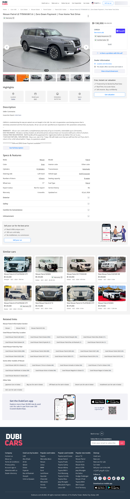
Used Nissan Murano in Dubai (15, 376)
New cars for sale (99, 462)
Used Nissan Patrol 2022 (13, 356)
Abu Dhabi (26, 459)
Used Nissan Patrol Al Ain (96, 342)
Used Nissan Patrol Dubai (38, 337)
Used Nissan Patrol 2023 (113, 351)
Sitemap (96, 453)
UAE (24, 456)
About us (8, 459)
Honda (42, 485)
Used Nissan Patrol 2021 (88, 351)
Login (121, 3)
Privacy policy (10, 465)
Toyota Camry (63, 465)
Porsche (43, 488)
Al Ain (25, 462)
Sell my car (108, 3)
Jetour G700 (80, 468)
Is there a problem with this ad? (111, 53)
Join (122, 443)
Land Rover (44, 473)
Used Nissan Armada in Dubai (69, 365)
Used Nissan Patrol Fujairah (39, 342)
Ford (42, 470)
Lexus (42, 465)
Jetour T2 (79, 456)
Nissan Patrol (20, 328)
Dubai (25, 468)
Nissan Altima (63, 468)
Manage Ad (97, 16)
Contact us (9, 456)
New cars (96, 459)
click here (18, 115)
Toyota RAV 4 (62, 470)
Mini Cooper (80, 485)
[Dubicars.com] (13, 440)
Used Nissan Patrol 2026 (13, 351)
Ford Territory (81, 488)
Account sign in (10, 468)
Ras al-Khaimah (28, 473)
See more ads (99, 32)
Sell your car (17, 240)
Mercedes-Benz (45, 459)
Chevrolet (43, 479)
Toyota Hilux (62, 479)
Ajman (25, 465)
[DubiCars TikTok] (114, 478)
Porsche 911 (80, 462)
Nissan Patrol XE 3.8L (38, 328)
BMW (42, 468)
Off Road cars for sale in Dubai (59, 384)
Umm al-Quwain (28, 479)
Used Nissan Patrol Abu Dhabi (93, 337)
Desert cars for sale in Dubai (84, 384)
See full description (16, 148)
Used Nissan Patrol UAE (13, 337)
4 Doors (42, 178)
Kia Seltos (79, 473)
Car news (96, 465)
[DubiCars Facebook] (100, 478)
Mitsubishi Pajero (64, 485)
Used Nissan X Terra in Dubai (41, 365)
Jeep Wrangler (63, 482)
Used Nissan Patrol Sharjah (65, 337)
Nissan (7, 328)
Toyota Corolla (63, 476)
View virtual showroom (109, 71)
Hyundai (43, 476)
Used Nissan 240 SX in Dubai (14, 365)
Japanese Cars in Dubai (12, 384)
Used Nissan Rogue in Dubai (99, 370)
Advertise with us (11, 470)
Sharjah (25, 476)
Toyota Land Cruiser (65, 456)
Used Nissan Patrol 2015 (112, 356)
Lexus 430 (61, 488)
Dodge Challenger (82, 476)
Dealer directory (11, 473)
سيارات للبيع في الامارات (101, 470)
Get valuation (109, 95)
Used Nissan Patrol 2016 (87, 356)
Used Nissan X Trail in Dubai (97, 365)
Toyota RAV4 (80, 482)
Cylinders (41, 169)
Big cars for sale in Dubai (35, 384)
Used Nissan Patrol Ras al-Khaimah (68, 342)
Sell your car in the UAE (101, 468)
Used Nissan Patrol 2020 (63, 356)
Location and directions (104, 64)
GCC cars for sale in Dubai (13, 390)
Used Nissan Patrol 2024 (39, 351)
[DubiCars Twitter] (118, 478)
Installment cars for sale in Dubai (110, 384)
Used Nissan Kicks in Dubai (44, 370)
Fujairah (26, 470)
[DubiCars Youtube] (109, 478)
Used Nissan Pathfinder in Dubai (15, 370)
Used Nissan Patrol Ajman (13, 342)
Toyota (42, 456)
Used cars (96, 456)
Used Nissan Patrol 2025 (63, 351)
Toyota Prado (63, 462)
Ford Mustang (63, 473)
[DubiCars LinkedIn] (95, 478)
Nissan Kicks (80, 465)
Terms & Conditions (12, 462)
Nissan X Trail (80, 479)
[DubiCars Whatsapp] (122, 478)
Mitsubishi (44, 482)
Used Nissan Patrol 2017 (38, 356)
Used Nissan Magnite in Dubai (72, 370)
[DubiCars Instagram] (105, 478)
